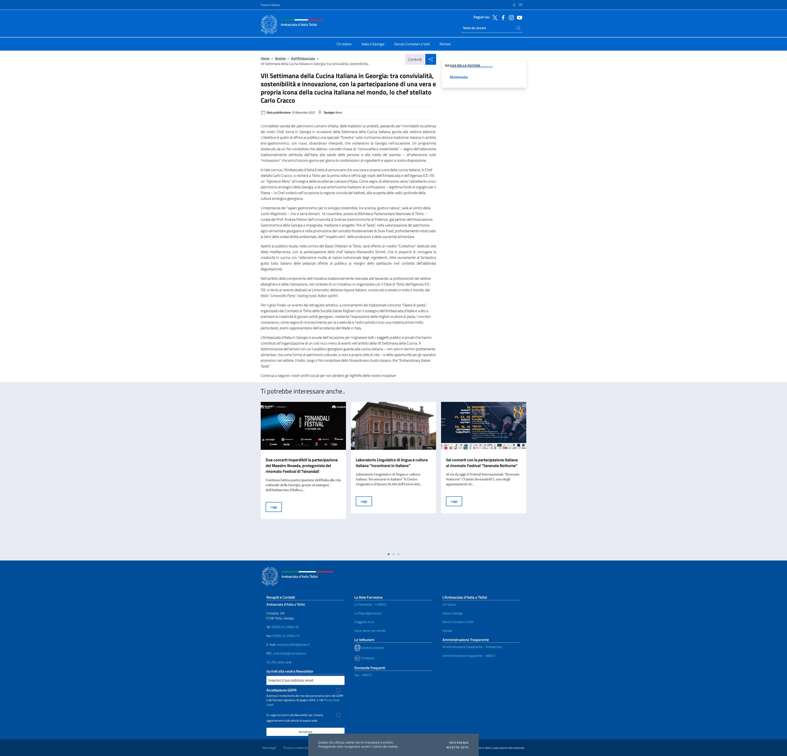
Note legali (269, 747)
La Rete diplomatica (367, 613)
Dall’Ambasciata (303, 58)
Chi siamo (449, 604)
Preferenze (459, 742)
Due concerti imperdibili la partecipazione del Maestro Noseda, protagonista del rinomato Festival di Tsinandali (302, 465)
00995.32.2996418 (285, 626)
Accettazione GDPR (281, 690)
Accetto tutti (457, 747)
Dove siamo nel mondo (370, 630)
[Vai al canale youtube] (518, 17)
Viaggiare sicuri (364, 621)
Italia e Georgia (452, 613)
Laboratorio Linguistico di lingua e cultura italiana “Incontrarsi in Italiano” (392, 463)
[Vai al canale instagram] (510, 17)
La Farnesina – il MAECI (370, 604)
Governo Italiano (270, 5)
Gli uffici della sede (279, 662)
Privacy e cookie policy (297, 747)
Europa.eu (368, 657)
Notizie (280, 58)
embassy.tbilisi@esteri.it (293, 644)
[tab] (388, 554)
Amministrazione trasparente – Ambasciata (472, 646)
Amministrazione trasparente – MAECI (468, 655)
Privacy (328, 700)
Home (265, 58)
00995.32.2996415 (285, 635)
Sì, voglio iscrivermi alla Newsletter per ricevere (294, 715)
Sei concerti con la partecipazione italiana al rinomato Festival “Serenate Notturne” (482, 463)
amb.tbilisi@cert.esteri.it (289, 653)
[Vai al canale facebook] (502, 17)
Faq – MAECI (363, 674)
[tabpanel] (303, 476)
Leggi (276, 507)
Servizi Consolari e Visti (458, 621)
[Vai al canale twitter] (494, 17)
